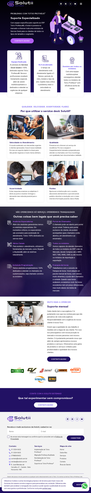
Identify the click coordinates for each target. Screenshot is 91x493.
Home (62, 449)
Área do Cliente (65, 465)
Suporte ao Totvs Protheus (44, 463)
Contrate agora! (22, 41)
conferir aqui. (46, 488)
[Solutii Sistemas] (18, 419)
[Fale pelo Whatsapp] (85, 486)
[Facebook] (66, 4)
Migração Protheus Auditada (44, 455)
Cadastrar (75, 438)
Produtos (63, 458)
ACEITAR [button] (79, 485)
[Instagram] (70, 4)
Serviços (63, 455)
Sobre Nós (63, 452)
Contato (63, 462)
